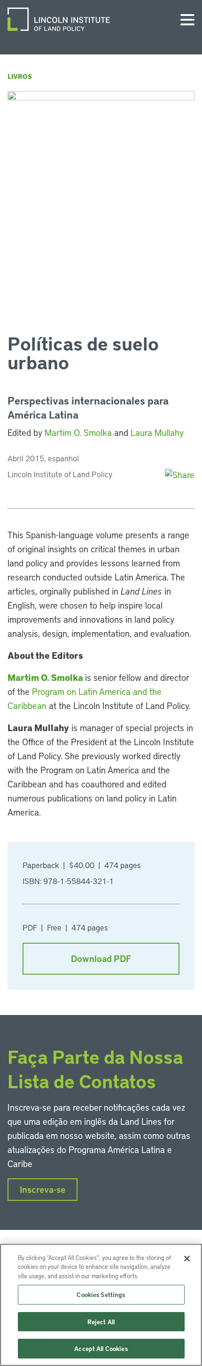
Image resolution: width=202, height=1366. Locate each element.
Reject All (101, 1322)
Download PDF (101, 958)
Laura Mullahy (157, 432)
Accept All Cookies (100, 1348)
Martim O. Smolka (78, 432)
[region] (101, 1305)
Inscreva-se (42, 1189)
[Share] (179, 475)
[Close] (187, 1258)
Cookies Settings (101, 1294)
